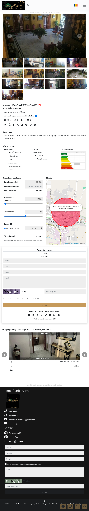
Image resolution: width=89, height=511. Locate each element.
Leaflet (66, 243)
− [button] (49, 186)
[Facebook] (14, 124)
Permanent (10, 228)
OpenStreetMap (74, 243)
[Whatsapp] (28, 5)
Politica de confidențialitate (31, 504)
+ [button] (49, 182)
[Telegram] (35, 124)
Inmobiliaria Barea (16, 504)
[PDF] (10, 124)
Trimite (44, 305)
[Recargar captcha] (22, 291)
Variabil (17, 228)
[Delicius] (22, 124)
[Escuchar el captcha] (25, 291)
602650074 (44, 256)
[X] (18, 124)
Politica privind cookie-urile (49, 504)
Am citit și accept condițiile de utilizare (22, 298)
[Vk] (26, 124)
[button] (4, 354)
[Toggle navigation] (84, 5)
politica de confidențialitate (32, 298)
